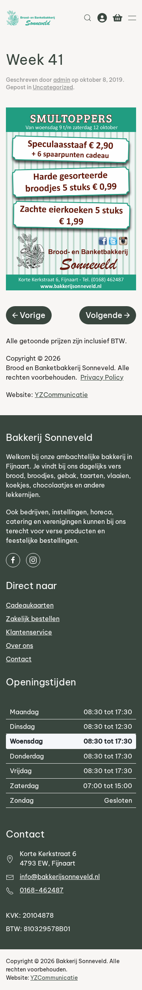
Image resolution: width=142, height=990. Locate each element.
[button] (88, 18)
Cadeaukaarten (30, 605)
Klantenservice (29, 632)
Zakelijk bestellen (33, 619)
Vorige (32, 315)
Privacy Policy (101, 377)
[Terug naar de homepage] (30, 18)
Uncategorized (53, 87)
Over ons (19, 645)
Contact (19, 659)
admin (61, 79)
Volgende (104, 315)
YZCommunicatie (61, 395)
